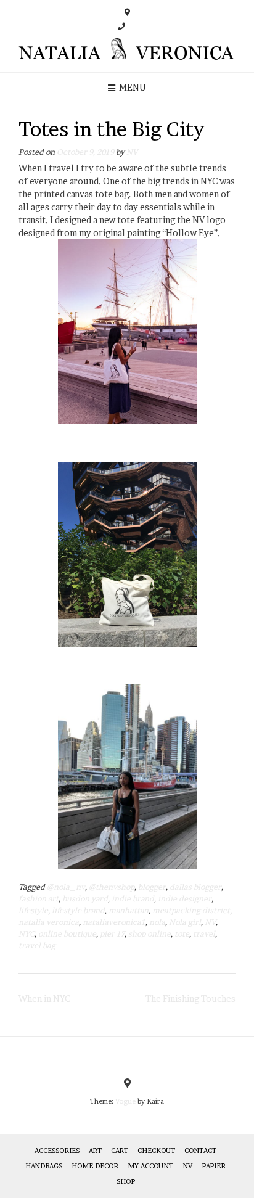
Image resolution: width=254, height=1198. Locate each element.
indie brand (133, 898)
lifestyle (33, 910)
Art (95, 1150)
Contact (200, 1150)
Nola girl (185, 922)
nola (157, 922)
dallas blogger (195, 887)
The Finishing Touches (190, 998)
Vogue (125, 1101)
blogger (152, 887)
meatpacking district (191, 910)
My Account (150, 1166)
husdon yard (85, 898)
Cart (119, 1150)
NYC (26, 933)
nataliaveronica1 (114, 922)
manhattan (129, 910)
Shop (126, 1181)
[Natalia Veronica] (127, 54)
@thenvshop (111, 887)
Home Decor (95, 1166)
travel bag (36, 945)
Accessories (57, 1150)
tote (181, 933)
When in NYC (44, 998)
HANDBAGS (43, 1166)
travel (204, 933)
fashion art (38, 898)
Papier (214, 1166)
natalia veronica (48, 922)
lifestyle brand (78, 910)
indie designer (184, 898)
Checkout (156, 1150)
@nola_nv (66, 887)
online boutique (67, 933)
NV (131, 152)
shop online (149, 933)
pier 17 (112, 933)
